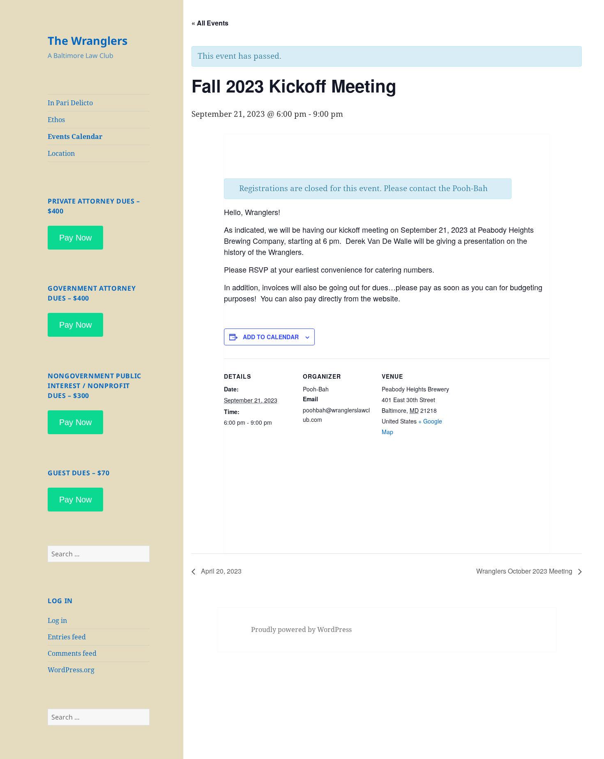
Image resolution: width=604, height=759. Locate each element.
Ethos (56, 119)
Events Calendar (75, 136)
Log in (57, 620)
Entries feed (67, 636)
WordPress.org (71, 669)
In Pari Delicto (70, 102)
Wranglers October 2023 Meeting (525, 571)
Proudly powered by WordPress (301, 629)
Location (61, 153)
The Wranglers (87, 40)
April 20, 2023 (220, 571)
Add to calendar (271, 337)
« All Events (209, 23)
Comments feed (72, 653)
